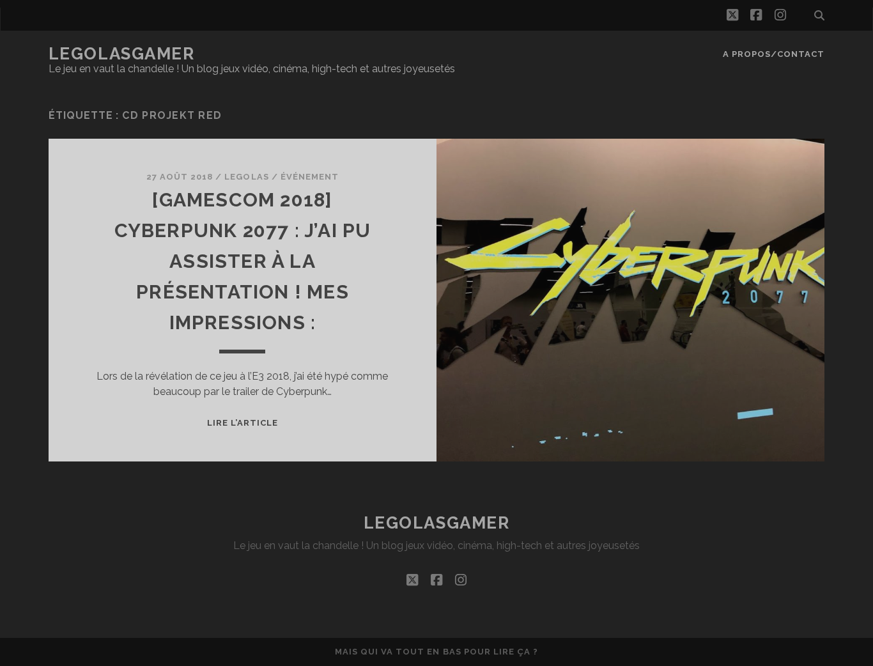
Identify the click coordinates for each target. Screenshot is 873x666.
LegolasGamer (122, 53)
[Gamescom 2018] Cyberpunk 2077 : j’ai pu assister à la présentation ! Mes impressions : (242, 261)
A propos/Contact (774, 54)
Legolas (246, 177)
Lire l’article (243, 423)
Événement (310, 177)
